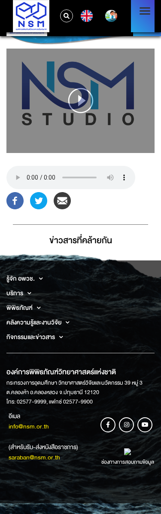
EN (86, 16)
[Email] (62, 200)
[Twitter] (38, 200)
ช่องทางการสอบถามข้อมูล (127, 462)
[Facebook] (15, 200)
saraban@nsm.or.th (34, 457)
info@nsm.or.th (29, 426)
